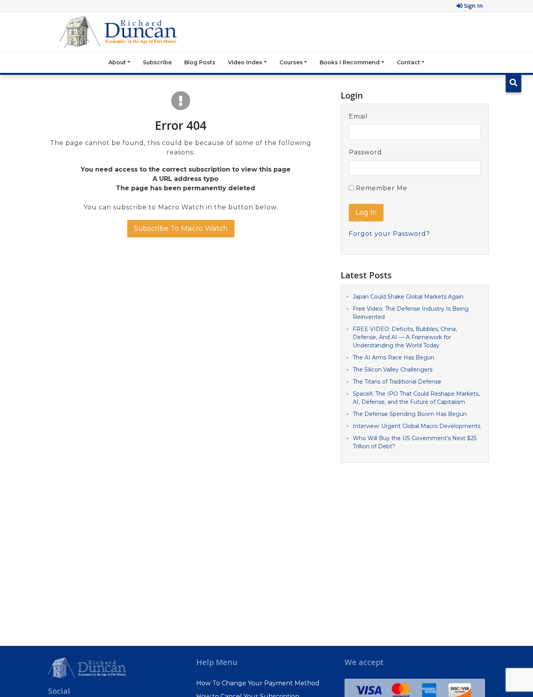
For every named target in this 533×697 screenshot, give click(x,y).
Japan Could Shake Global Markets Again (408, 296)
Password (365, 152)
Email (358, 116)
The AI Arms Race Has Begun (393, 357)
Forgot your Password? (389, 233)
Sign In (472, 6)
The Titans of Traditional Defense (397, 381)
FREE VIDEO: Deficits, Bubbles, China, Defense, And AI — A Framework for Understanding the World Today (405, 336)
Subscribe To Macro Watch (181, 228)
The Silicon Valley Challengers (392, 369)
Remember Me (380, 188)
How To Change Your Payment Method (258, 683)
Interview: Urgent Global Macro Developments (416, 425)
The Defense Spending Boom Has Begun (410, 413)
